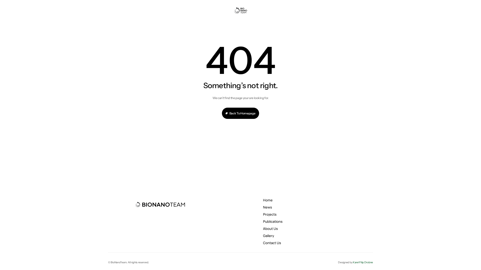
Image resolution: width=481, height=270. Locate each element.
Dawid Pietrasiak (214, 250)
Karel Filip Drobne (363, 262)
